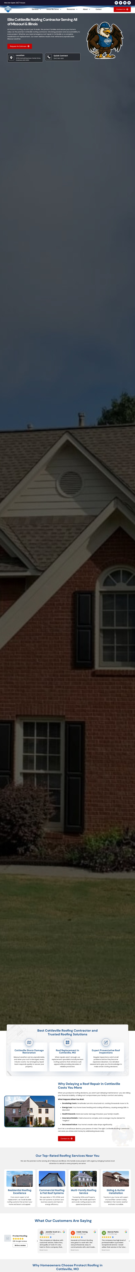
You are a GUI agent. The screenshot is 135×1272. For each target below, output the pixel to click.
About (85, 9)
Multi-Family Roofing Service (83, 1192)
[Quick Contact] (49, 57)
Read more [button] (43, 1250)
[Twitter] (120, 3)
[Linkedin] (129, 3)
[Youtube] (125, 3)
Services (35, 9)
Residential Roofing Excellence (19, 1192)
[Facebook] (116, 3)
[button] (129, 1241)
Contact (98, 9)
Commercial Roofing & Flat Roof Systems (51, 1192)
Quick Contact (61, 55)
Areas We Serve (53, 9)
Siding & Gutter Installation (116, 1192)
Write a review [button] (20, 1245)
